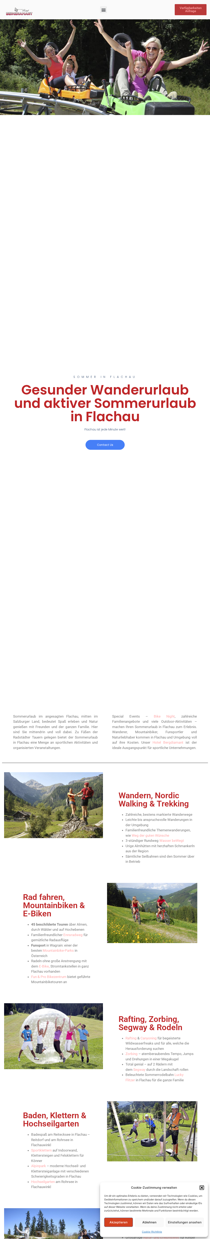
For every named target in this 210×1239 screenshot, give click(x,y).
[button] (202, 1188)
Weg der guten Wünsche (150, 835)
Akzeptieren (119, 1222)
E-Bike (44, 966)
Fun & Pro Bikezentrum (48, 977)
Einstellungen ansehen (185, 1222)
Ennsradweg (73, 935)
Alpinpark (38, 1166)
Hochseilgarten (43, 1182)
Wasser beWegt (171, 841)
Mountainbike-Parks (58, 950)
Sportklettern (41, 1150)
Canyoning (148, 1038)
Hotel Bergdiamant (168, 742)
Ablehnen (149, 1222)
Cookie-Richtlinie (152, 1231)
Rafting (131, 1038)
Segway (139, 1070)
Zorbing (132, 1054)
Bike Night (164, 716)
